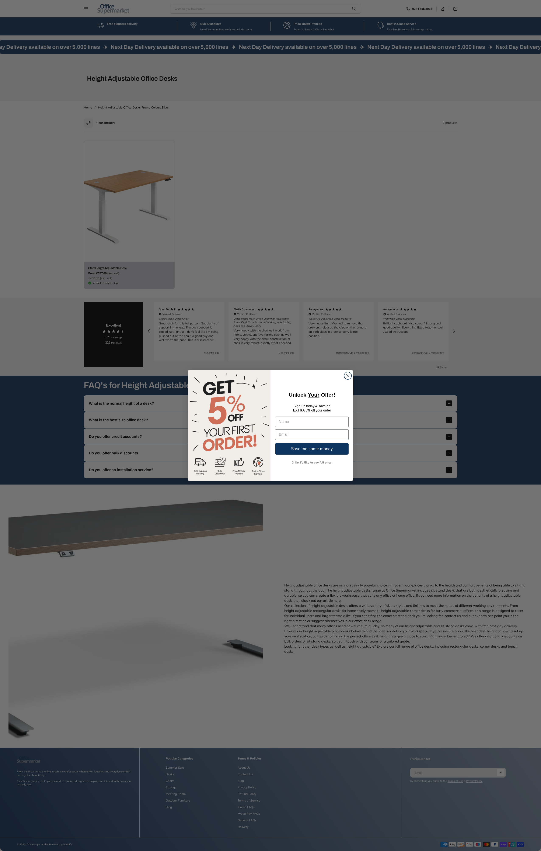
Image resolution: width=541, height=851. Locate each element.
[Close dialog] (348, 375)
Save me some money (312, 449)
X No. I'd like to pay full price (312, 463)
